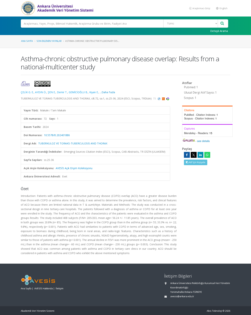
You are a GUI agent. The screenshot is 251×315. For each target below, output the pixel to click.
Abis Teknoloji (214, 310)
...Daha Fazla (107, 92)
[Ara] (222, 23)
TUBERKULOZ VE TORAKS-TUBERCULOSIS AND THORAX (72, 143)
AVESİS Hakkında (43, 288)
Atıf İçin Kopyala (196, 162)
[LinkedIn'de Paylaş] (200, 155)
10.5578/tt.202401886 (57, 135)
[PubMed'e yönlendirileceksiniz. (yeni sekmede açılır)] (159, 98)
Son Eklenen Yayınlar (49, 40)
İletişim (59, 288)
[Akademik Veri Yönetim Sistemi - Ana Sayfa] (28, 8)
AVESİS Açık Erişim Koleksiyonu (74, 168)
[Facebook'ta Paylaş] (187, 155)
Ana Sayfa (27, 40)
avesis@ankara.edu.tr (182, 296)
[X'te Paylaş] (194, 155)
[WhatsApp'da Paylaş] (207, 155)
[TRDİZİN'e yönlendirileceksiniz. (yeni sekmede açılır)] (155, 98)
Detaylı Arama (219, 31)
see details (203, 141)
